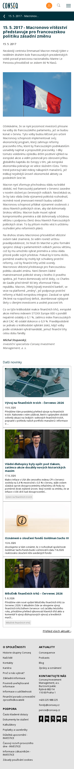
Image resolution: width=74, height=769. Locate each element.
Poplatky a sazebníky (15, 729)
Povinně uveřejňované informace (16, 684)
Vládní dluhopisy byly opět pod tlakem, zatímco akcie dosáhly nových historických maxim (35, 467)
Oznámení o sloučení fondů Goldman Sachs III (37, 538)
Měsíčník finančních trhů (18, 622)
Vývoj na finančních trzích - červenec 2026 (34, 403)
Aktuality (47, 647)
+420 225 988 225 (48, 700)
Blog (41, 662)
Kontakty (8, 662)
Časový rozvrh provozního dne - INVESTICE (18, 744)
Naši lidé (8, 657)
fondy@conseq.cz (49, 705)
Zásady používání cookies (18, 759)
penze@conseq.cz (49, 710)
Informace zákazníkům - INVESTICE (17, 753)
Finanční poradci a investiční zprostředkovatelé (19, 698)
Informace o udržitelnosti (17, 691)
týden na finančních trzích (19, 496)
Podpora (10, 709)
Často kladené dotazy (15, 714)
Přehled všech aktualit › (57, 631)
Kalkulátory (9, 724)
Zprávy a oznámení (50, 668)
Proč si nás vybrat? (13, 673)
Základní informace (14, 678)
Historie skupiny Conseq (17, 652)
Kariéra (7, 668)
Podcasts (44, 657)
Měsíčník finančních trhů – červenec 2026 (34, 593)
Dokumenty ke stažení (15, 719)
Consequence (47, 652)
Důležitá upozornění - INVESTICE (15, 736)
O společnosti (14, 647)
